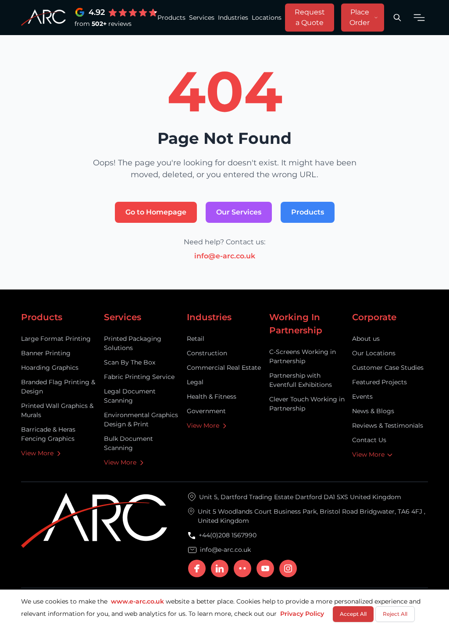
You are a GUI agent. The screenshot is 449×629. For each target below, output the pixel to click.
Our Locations (374, 353)
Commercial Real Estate (224, 368)
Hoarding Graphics (49, 368)
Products (171, 17)
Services (201, 17)
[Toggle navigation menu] (419, 17)
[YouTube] (265, 568)
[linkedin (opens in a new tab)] (219, 568)
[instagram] (288, 568)
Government (206, 411)
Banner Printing (46, 353)
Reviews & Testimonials (387, 425)
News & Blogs (373, 411)
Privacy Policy (302, 614)
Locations (267, 17)
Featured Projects (379, 382)
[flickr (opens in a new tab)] (242, 568)
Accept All (353, 614)
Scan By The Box (129, 362)
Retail (195, 339)
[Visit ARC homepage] (43, 17)
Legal (195, 382)
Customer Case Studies (388, 368)
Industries (233, 17)
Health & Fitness (211, 396)
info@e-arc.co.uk (224, 256)
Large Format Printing (56, 339)
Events (362, 396)
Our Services (238, 212)
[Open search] (397, 17)
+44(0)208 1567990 (228, 535)
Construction (207, 353)
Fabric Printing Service (139, 377)
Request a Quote (310, 17)
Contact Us (369, 440)
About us (366, 339)
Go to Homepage (155, 212)
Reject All (395, 614)
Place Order (359, 17)
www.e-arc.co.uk (137, 601)
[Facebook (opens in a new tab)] (197, 568)
